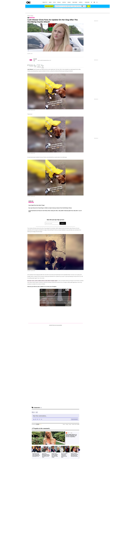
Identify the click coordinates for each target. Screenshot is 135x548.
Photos (32, 15)
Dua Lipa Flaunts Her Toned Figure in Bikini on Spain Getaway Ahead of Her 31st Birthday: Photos (50, 207)
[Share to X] (35, 65)
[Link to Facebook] (91, 2)
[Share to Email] (42, 65)
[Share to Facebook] (31, 65)
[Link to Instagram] (94, 2)
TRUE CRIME (74, 2)
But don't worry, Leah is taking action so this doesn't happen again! (42, 280)
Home (28, 15)
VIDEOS (69, 2)
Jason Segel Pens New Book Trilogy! (36, 205)
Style (54, 2)
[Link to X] (97, 2)
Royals (59, 2)
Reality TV (45, 2)
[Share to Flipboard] (39, 65)
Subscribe (87, 2)
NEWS (50, 2)
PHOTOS (64, 2)
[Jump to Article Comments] (28, 65)
